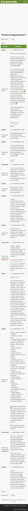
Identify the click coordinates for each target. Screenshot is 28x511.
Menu (25, 2)
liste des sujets (13, 500)
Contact (15, 509)
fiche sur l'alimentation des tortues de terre (17, 261)
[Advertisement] (14, 19)
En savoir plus (23, 509)
